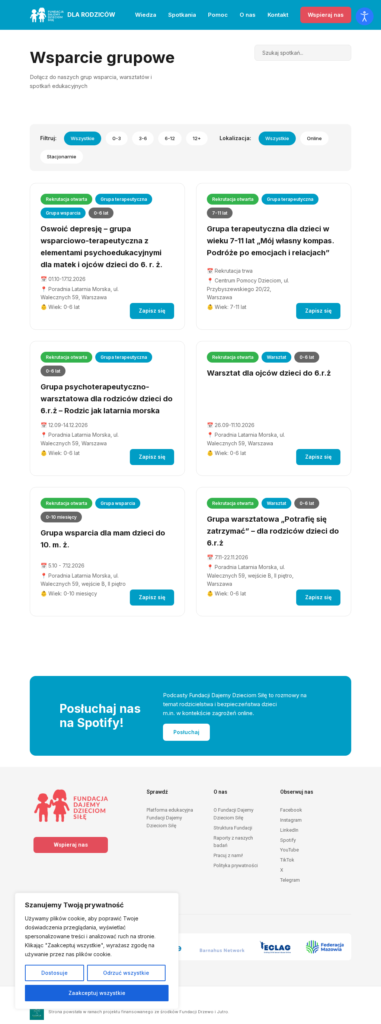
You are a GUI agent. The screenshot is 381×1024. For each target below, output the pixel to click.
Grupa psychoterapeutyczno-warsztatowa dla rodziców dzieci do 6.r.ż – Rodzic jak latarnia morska (107, 398)
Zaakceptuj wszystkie (96, 993)
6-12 (170, 138)
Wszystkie (83, 138)
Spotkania (182, 14)
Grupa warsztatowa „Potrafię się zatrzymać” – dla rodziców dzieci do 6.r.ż (273, 531)
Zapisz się (152, 310)
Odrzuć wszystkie (126, 973)
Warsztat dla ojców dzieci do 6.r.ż (269, 373)
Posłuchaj (186, 732)
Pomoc (218, 14)
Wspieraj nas (326, 14)
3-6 (143, 138)
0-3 (116, 138)
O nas (248, 14)
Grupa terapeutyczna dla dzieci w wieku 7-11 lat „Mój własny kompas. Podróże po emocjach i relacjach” (270, 240)
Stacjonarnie (61, 156)
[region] (97, 951)
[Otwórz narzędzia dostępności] (365, 16)
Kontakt (278, 14)
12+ (197, 138)
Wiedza (145, 14)
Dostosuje (54, 973)
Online (314, 138)
